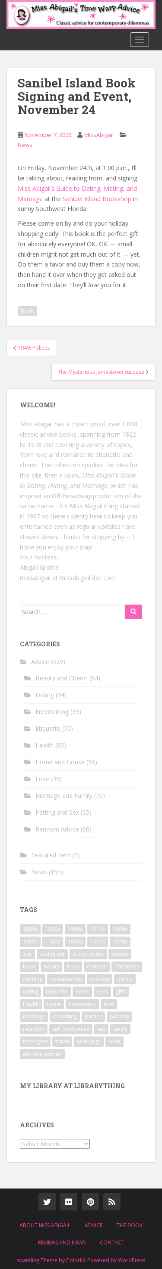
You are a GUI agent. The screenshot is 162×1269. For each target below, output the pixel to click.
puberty (119, 1016)
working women (42, 1054)
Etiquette (47, 728)
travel (62, 1041)
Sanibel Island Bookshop (97, 199)
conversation (66, 979)
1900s (75, 929)
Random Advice (57, 829)
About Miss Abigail (44, 1225)
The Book (130, 1225)
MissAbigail (99, 135)
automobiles (88, 954)
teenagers (35, 1041)
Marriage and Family (63, 795)
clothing (32, 979)
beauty (119, 954)
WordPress (131, 1260)
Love (42, 779)
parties (93, 1016)
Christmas (126, 966)
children (97, 966)
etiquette (57, 991)
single (120, 1029)
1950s (75, 941)
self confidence (70, 1029)
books (51, 966)
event (82, 991)
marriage (34, 1016)
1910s (97, 929)
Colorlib (76, 1260)
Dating (44, 695)
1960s (97, 941)
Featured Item (51, 855)
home (54, 1004)
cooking (99, 979)
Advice (40, 662)
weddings (89, 1041)
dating (125, 979)
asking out (52, 954)
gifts (121, 991)
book (27, 310)
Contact (112, 1242)
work (114, 1041)
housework (82, 1004)
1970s (120, 941)
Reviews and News (62, 1242)
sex (101, 1029)
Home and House (60, 762)
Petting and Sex (57, 812)
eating (30, 991)
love (109, 1004)
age (27, 954)
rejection (33, 1029)
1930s (30, 941)
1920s (120, 929)
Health (44, 745)
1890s (52, 929)
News (25, 145)
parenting (65, 1016)
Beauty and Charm (61, 678)
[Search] (133, 612)
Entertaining (52, 711)
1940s (52, 941)
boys (73, 966)
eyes (102, 991)
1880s (30, 929)
